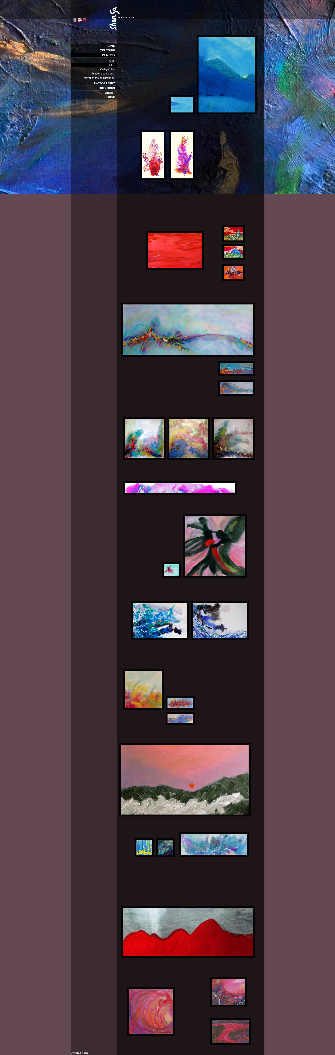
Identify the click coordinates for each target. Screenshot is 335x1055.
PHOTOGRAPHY (105, 83)
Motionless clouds (104, 73)
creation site (80, 1052)
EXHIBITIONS (107, 88)
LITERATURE (107, 50)
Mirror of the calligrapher (100, 77)
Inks (113, 65)
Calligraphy (108, 69)
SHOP (112, 97)
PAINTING (109, 55)
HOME (112, 45)
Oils (113, 60)
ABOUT (111, 92)
